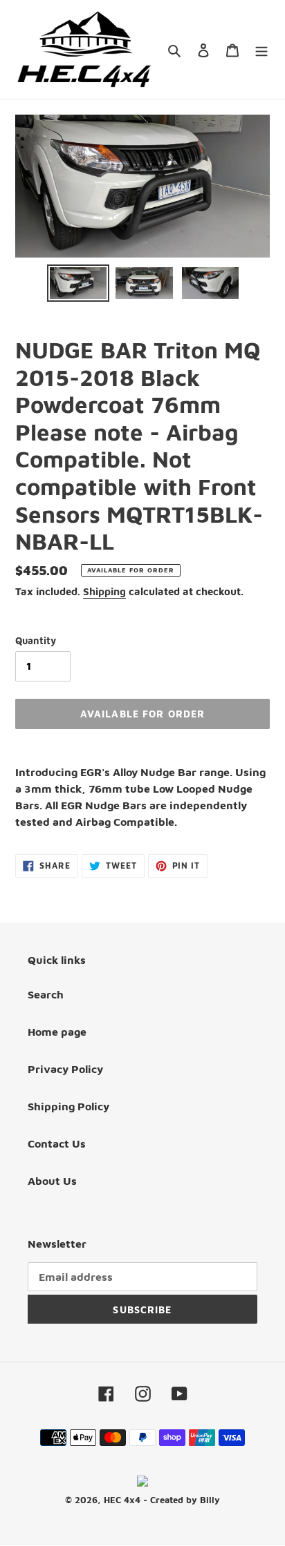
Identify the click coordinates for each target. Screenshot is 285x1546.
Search (46, 994)
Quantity (35, 640)
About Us (52, 1181)
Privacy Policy (65, 1069)
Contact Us (57, 1143)
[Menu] (261, 49)
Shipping (104, 591)
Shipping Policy (68, 1106)
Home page (57, 1031)
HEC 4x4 (122, 1499)
